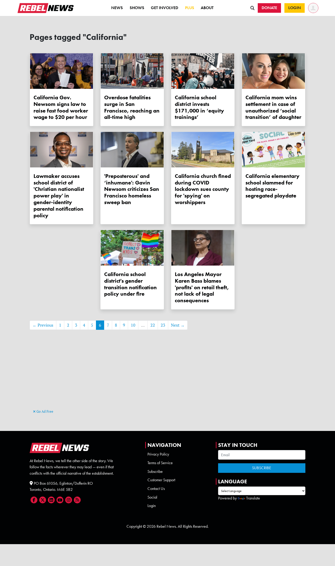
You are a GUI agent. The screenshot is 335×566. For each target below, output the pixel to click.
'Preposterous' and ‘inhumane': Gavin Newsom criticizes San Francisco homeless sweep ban (131, 189)
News (117, 7)
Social (152, 497)
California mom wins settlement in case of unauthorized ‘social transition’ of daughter (273, 107)
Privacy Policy (158, 454)
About (207, 7)
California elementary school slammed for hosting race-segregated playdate (272, 185)
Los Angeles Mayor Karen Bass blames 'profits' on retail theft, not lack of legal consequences (202, 287)
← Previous (43, 325)
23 (163, 325)
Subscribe (155, 471)
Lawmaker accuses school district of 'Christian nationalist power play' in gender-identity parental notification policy (59, 195)
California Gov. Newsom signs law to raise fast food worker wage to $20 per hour (61, 107)
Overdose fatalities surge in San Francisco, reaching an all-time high (132, 107)
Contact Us (156, 488)
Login (151, 505)
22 (152, 325)
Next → (178, 325)
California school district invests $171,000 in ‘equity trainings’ (199, 107)
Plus (189, 7)
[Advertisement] (167, 376)
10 (133, 325)
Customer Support (161, 480)
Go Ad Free (44, 411)
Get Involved (164, 7)
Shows (137, 7)
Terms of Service (160, 463)
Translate (253, 498)
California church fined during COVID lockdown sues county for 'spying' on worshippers (203, 189)
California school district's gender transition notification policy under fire (130, 284)
